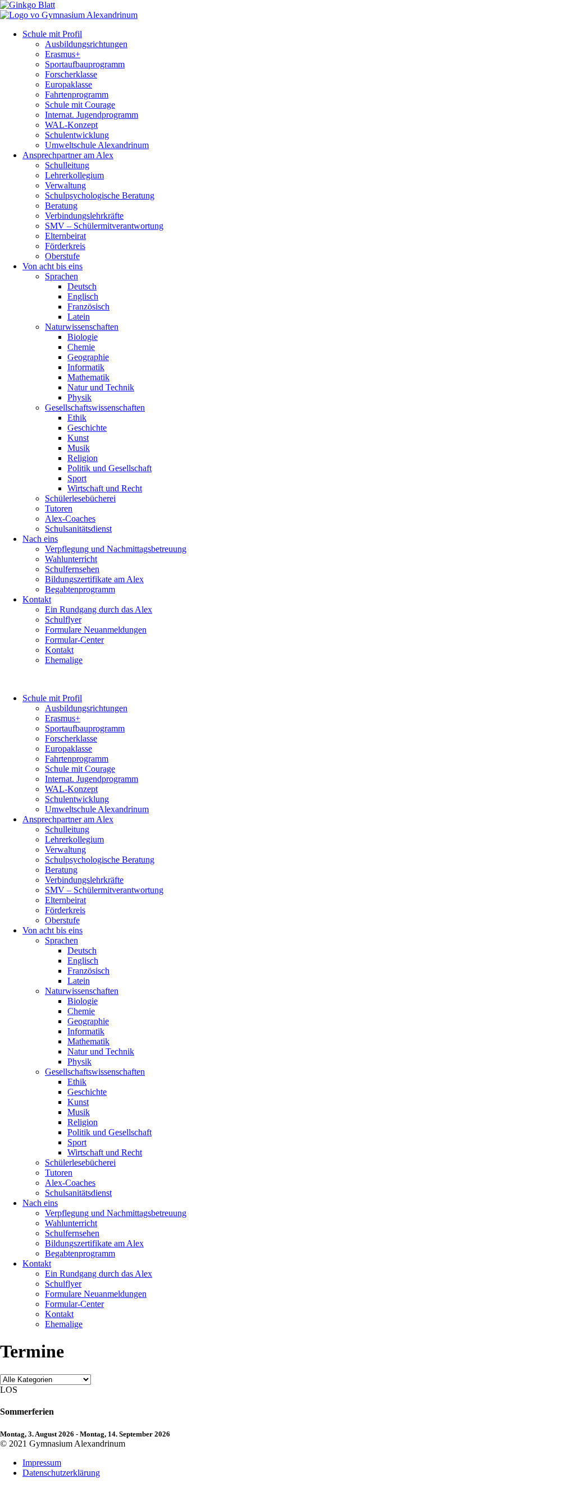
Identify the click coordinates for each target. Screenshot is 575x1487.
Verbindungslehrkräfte (84, 215)
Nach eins (40, 539)
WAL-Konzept (71, 125)
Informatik (85, 367)
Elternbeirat (65, 236)
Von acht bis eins (52, 266)
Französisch (88, 306)
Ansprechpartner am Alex (67, 155)
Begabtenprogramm (80, 589)
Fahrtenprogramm (76, 94)
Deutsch (82, 286)
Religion (82, 458)
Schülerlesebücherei (80, 498)
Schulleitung (67, 165)
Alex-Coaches (70, 518)
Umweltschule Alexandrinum (97, 145)
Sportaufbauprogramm (85, 64)
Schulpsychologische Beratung (99, 195)
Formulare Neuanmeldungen (96, 629)
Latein (78, 316)
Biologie (82, 337)
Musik (78, 448)
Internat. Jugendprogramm (91, 114)
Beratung (61, 205)
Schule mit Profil (52, 34)
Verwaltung (65, 185)
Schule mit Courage (80, 104)
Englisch (82, 296)
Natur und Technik (100, 387)
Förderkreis (65, 246)
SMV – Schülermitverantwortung (104, 226)
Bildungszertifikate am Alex (94, 579)
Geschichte (87, 427)
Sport (76, 478)
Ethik (76, 417)
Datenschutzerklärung (61, 1472)
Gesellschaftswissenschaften (95, 407)
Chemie (81, 347)
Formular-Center (74, 639)
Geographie (88, 357)
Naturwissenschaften (81, 327)
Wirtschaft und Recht (104, 488)
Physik (79, 397)
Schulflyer (63, 619)
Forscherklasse (71, 74)
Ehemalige (64, 660)
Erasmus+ (62, 54)
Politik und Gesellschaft (109, 468)
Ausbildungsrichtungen (86, 44)
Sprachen (61, 276)
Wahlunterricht (71, 559)
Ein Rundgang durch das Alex (98, 609)
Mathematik (88, 377)
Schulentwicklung (77, 135)
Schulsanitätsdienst (78, 528)
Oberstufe (62, 256)
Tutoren (58, 508)
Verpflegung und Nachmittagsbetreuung (115, 549)
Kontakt (36, 599)
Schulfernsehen (72, 569)
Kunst (78, 438)
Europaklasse (68, 84)
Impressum (41, 1462)
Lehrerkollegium (74, 175)
